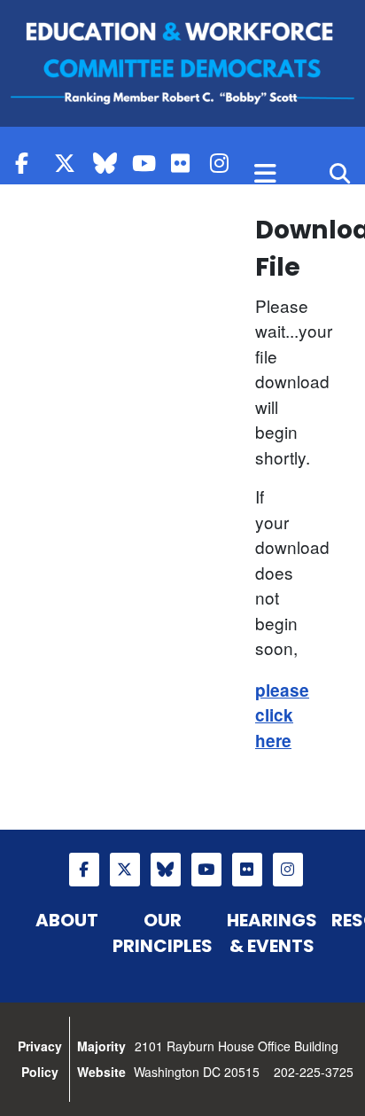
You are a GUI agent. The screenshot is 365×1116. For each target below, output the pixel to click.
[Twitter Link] (69, 162)
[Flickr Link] (186, 162)
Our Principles (163, 933)
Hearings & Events (272, 933)
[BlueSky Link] (108, 162)
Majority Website (101, 1059)
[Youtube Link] (147, 162)
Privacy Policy (40, 1059)
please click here (282, 715)
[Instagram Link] (225, 162)
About (66, 920)
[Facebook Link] (30, 162)
